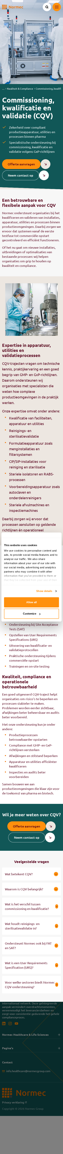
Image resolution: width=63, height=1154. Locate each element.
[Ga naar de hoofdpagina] (12, 7)
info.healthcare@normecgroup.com (28, 1071)
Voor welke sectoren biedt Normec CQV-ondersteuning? (30, 984)
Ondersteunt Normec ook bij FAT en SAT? (28, 945)
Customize (29, 613)
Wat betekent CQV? (19, 874)
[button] (3, 88)
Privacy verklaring (14, 1102)
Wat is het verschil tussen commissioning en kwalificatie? (27, 906)
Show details (44, 591)
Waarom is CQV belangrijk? (24, 889)
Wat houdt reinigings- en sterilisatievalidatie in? (22, 926)
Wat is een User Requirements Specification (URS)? (26, 965)
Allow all (31, 602)
